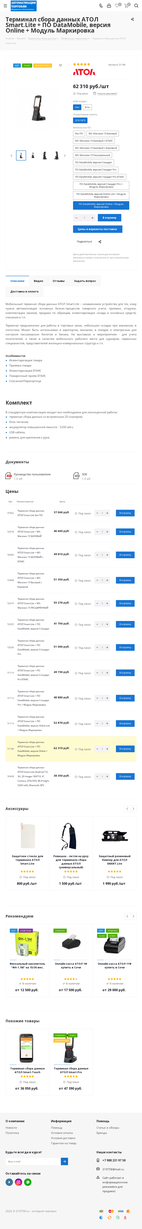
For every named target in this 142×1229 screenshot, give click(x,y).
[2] (78, 64)
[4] (85, 64)
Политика (12, 1133)
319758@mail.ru (113, 1169)
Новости (11, 1127)
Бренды (102, 1133)
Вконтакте (9, 1182)
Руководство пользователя (32, 474)
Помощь (56, 1127)
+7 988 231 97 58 (114, 1160)
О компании (15, 1121)
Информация (61, 1121)
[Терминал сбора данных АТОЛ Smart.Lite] (38, 107)
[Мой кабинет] (109, 6)
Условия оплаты (62, 1133)
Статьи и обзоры (108, 1127)
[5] (89, 64)
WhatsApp (27, 1182)
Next (64, 155)
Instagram (18, 1182)
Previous (11, 155)
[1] (75, 64)
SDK (84, 474)
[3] (82, 64)
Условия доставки (63, 1138)
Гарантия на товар (63, 1143)
